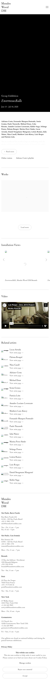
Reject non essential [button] (25, 669)
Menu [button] (47, 7)
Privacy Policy (6, 647)
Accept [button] (25, 676)
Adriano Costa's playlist (25, 158)
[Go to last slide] (4, 259)
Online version (6, 158)
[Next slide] (46, 259)
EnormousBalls (11, 99)
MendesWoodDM (6, 502)
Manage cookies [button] (25, 663)
